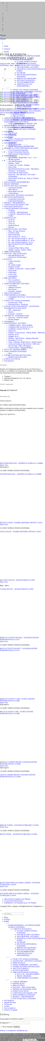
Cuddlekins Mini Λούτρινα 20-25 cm (20, 327)
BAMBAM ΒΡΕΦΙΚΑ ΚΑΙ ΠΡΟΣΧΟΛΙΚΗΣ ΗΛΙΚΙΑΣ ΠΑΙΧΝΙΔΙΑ (24, 926)
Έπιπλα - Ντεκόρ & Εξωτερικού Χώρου (21, 139)
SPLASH (11, 246)
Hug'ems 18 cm (13, 334)
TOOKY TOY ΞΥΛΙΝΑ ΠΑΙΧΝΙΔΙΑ (25, 90)
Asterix (10, 263)
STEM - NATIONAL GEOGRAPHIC (21, 146)
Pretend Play (12, 135)
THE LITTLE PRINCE (12, 293)
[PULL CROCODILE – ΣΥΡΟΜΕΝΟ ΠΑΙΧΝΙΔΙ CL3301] (9, 89)
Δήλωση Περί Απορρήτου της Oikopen (17, 899)
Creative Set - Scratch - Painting (19, 165)
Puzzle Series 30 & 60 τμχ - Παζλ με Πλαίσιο (23, 178)
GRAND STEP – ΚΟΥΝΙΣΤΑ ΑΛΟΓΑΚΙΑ (27, 961)
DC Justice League (14, 265)
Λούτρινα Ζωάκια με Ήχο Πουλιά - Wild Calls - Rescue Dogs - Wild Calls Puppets (24, 345)
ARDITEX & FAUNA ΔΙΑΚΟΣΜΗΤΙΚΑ (24, 85)
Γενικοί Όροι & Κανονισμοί (13, 901)
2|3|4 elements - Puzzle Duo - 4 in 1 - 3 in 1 (22, 157)
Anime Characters (14, 261)
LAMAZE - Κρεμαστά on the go (19, 214)
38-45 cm (11, 221)
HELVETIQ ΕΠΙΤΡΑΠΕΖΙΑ (14, 197)
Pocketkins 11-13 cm (15, 340)
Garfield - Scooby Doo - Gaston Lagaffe (21, 269)
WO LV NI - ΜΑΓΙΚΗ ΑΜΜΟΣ (15, 349)
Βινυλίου (11, 227)
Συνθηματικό (5, 1023)
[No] (37, 1040)
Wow (10, 353)
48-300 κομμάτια (14, 159)
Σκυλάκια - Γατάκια (14, 291)
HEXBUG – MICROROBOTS (23, 997)
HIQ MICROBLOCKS (16, 255)
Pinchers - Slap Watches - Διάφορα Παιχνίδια (23, 338)
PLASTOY (8, 259)
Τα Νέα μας (8, 137)
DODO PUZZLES (10, 156)
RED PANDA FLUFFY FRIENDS (20, 244)
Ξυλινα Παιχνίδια (35, 111)
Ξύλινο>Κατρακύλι (6, 113)
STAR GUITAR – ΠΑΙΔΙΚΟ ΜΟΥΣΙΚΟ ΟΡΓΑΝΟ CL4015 (20, 531)
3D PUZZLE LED (14, 144)
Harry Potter (12, 167)
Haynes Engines (13, 319)
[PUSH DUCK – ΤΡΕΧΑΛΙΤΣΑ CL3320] (9, 78)
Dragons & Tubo (14, 267)
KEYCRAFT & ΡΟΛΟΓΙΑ (26, 80)
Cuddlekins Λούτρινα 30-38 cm (18, 329)
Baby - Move (14, 65)
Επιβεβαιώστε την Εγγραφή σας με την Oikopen (20, 903)
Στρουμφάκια (12, 276)
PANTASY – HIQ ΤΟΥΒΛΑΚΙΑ (24, 987)
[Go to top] (1, 910)
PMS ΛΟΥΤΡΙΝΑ (19, 116)
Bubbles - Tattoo (13, 163)
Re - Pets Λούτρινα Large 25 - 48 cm (20, 238)
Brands (6, 52)
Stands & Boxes (13, 225)
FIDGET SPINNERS (24, 107)
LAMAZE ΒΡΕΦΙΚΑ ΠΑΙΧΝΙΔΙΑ (16, 208)
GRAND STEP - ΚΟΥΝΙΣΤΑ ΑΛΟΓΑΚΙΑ (18, 195)
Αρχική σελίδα (5, 63)
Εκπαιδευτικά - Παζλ (15, 302)
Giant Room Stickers (15, 188)
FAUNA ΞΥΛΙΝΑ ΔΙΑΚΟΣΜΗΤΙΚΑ (17, 182)
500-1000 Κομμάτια (15, 161)
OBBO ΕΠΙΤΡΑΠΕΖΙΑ (12, 252)
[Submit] (5, 916)
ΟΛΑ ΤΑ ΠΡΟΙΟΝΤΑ (16, 124)
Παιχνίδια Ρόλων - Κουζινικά (18, 304)
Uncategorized (9, 321)
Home (6, 46)
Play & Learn (12, 133)
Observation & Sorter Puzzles (18, 173)
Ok (24, 1040)
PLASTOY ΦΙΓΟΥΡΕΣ (21, 970)
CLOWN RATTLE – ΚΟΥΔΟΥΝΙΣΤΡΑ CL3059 (16, 589)
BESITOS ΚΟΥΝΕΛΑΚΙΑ (17, 357)
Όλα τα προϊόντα (14, 280)
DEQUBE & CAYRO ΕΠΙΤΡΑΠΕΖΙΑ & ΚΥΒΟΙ (21, 148)
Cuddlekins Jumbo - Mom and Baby (20, 325)
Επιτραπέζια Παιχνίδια (15, 201)
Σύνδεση (16, 1027)
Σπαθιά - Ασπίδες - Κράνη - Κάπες (19, 250)
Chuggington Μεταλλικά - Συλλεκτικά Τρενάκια (24, 297)
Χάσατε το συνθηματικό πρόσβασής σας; (13, 1030)
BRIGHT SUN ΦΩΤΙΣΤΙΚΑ (27, 78)
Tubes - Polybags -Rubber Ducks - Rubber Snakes (25, 342)
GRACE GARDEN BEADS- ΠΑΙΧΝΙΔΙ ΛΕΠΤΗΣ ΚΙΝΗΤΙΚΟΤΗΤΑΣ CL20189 (17, 776)
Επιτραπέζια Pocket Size (16, 199)
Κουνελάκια (12, 289)
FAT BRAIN (21, 73)
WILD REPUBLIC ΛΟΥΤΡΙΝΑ (28, 67)
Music (10, 131)
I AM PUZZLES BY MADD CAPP (25, 124)
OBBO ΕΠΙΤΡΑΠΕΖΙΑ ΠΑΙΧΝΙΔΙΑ (25, 103)
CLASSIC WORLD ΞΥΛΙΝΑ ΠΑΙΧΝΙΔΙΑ (19, 127)
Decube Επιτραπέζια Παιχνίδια (18, 152)
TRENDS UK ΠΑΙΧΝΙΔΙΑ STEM (24, 989)
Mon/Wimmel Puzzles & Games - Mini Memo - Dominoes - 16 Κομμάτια (24, 170)
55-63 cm (11, 223)
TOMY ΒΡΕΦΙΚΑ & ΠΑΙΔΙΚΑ (15, 295)
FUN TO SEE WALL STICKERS (24, 129)
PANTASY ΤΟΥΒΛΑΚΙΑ (17, 257)
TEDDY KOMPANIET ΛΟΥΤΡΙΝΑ (16, 284)
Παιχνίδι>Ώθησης (20, 113)
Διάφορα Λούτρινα (14, 287)
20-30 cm (11, 220)
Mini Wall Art (12, 189)
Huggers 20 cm (13, 336)
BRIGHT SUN (9, 126)
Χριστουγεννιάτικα (14, 282)
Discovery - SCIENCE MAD (18, 317)
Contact (6, 1006)
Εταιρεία (7, 49)
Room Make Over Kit (15, 191)
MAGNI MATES (14, 235)
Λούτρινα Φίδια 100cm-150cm (18, 248)
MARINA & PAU (19, 114)
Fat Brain (11, 210)
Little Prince (12, 272)
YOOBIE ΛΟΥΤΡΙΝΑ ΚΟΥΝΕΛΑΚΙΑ (17, 355)
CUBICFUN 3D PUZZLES (13, 141)
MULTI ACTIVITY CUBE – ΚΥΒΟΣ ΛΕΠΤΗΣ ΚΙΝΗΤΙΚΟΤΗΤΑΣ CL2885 (16, 712)
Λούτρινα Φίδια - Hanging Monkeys (20, 348)
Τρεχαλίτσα (30, 113)
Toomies (11, 299)
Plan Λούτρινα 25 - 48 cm (17, 237)
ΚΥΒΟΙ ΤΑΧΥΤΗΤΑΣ (21, 122)
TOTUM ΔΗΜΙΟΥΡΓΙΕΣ (25, 82)
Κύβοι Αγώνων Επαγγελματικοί (19, 154)
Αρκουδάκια (12, 285)
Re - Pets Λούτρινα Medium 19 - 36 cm (21, 240)
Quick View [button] (4, 465)
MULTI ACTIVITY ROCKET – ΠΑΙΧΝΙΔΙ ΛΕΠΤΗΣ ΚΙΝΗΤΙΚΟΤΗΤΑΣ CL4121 (18, 649)
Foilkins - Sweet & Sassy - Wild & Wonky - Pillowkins (26, 333)
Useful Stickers (13, 193)
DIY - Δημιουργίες (14, 310)
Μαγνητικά (12, 180)
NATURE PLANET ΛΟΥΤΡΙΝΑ (28, 65)
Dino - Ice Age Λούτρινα (16, 231)
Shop (13, 63)
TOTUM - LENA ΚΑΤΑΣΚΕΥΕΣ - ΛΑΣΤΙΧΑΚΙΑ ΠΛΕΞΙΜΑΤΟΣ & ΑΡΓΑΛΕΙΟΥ (21, 307)
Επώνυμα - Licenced (15, 314)
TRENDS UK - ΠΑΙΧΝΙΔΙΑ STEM (16, 316)
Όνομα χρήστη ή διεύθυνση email (12, 1019)
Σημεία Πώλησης (10, 1002)
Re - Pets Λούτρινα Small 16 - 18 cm (20, 242)
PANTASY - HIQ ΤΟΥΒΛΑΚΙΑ (15, 253)
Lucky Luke (12, 274)
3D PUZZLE (12, 142)
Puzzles (10, 137)
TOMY (10, 216)
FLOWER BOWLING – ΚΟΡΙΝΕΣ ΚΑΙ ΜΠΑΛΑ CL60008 (20, 474)
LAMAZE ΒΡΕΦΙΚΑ (20, 982)
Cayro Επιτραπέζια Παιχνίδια (18, 150)
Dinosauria (12, 331)
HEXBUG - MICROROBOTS (14, 203)
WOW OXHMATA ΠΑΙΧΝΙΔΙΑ (24, 125)
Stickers (11, 312)
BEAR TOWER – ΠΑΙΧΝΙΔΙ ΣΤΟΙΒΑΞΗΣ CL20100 (18, 834)
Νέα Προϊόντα (9, 361)
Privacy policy (31, 1040)
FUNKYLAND (13, 233)
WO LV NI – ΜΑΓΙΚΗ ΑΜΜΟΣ (28, 974)
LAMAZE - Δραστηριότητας (18, 212)
